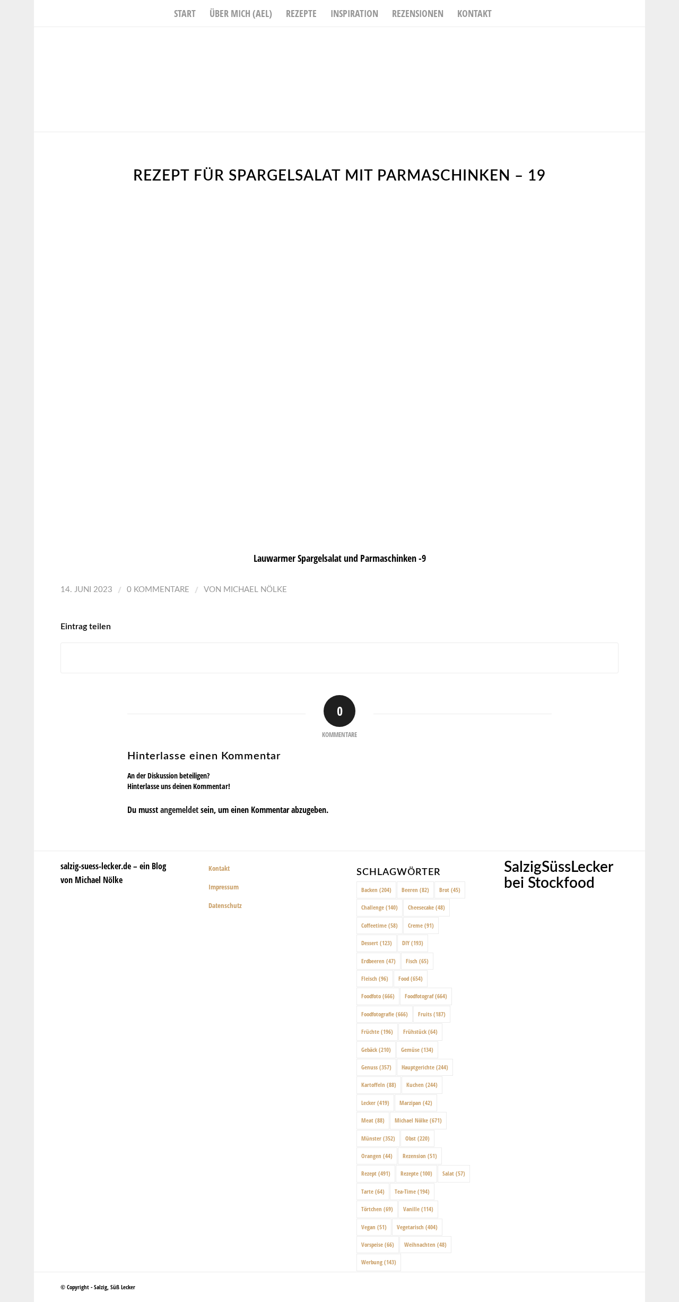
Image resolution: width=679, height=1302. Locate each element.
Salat (453, 1173)
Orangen (377, 1156)
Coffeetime (379, 925)
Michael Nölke (255, 590)
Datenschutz (225, 905)
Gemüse (417, 1049)
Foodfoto (378, 996)
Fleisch (374, 978)
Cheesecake (426, 907)
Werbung (378, 1262)
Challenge (379, 907)
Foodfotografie (384, 1014)
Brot (449, 890)
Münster (378, 1138)
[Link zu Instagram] (621, 43)
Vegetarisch (417, 1227)
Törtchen (377, 1209)
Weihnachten (425, 1244)
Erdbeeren (378, 961)
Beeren (415, 890)
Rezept (375, 1173)
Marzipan (415, 1103)
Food (410, 978)
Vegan (374, 1227)
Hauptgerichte (425, 1067)
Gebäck (376, 1049)
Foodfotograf (426, 996)
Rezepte (416, 1173)
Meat (373, 1120)
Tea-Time (412, 1191)
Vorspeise (377, 1244)
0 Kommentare (158, 590)
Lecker (375, 1103)
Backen (376, 890)
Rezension (420, 1156)
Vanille (418, 1209)
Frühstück (420, 1031)
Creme (421, 925)
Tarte (373, 1191)
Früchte (377, 1031)
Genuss (376, 1067)
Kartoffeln (378, 1085)
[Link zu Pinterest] (637, 43)
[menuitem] (185, 13)
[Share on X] (339, 658)
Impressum (223, 887)
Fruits (432, 1014)
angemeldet (179, 810)
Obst (417, 1138)
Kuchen (422, 1085)
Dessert (376, 943)
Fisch (417, 961)
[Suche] (505, 13)
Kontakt (219, 868)
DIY (412, 943)
